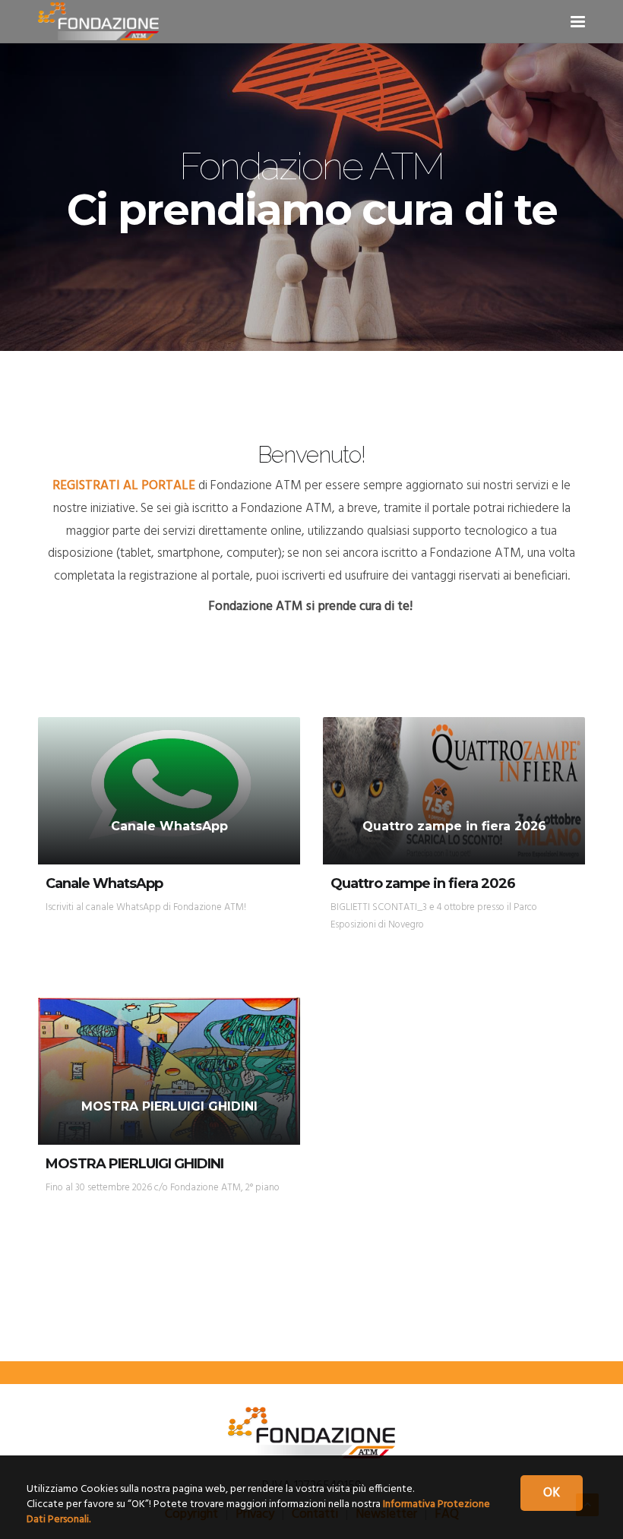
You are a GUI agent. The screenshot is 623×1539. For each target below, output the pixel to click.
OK (551, 1493)
